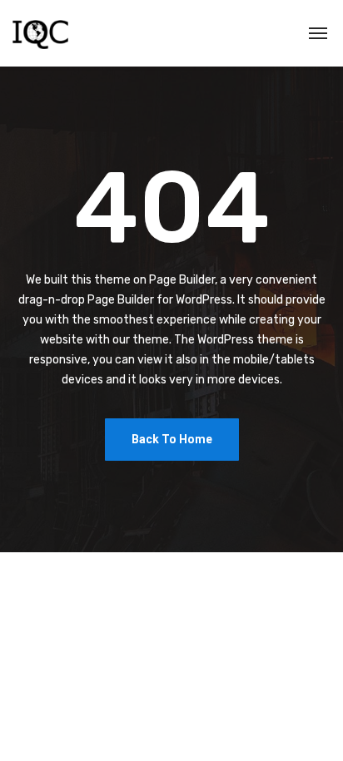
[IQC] (40, 33)
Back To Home (172, 439)
